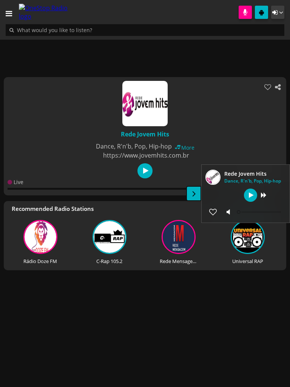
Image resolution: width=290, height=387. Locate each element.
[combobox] (77, 30)
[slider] (260, 212)
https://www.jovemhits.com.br (146, 155)
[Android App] (261, 12)
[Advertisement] (145, 54)
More (187, 147)
